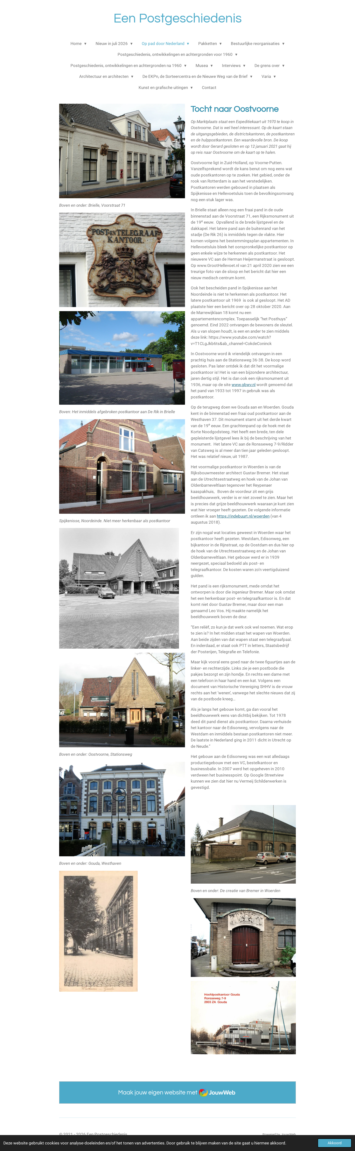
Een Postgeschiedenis (178, 18)
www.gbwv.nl (244, 384)
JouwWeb (288, 1134)
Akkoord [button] (334, 1143)
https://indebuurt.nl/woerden (243, 516)
